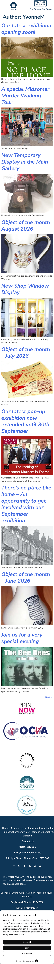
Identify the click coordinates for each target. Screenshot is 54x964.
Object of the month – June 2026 (25, 577)
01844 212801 (27, 847)
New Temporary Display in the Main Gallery (24, 162)
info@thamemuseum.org (27, 852)
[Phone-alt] (19, 866)
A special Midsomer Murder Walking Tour (25, 96)
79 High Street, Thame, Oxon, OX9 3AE (27, 858)
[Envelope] (14, 866)
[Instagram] (30, 866)
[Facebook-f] (24, 866)
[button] (13, 5)
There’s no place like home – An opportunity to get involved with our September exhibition (26, 504)
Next (49, 697)
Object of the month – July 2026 (25, 352)
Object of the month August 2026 (25, 225)
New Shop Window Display (25, 289)
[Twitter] (35, 866)
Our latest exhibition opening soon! (26, 29)
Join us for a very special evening (21, 638)
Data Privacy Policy (27, 907)
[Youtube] (40, 866)
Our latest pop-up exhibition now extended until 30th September (25, 421)
